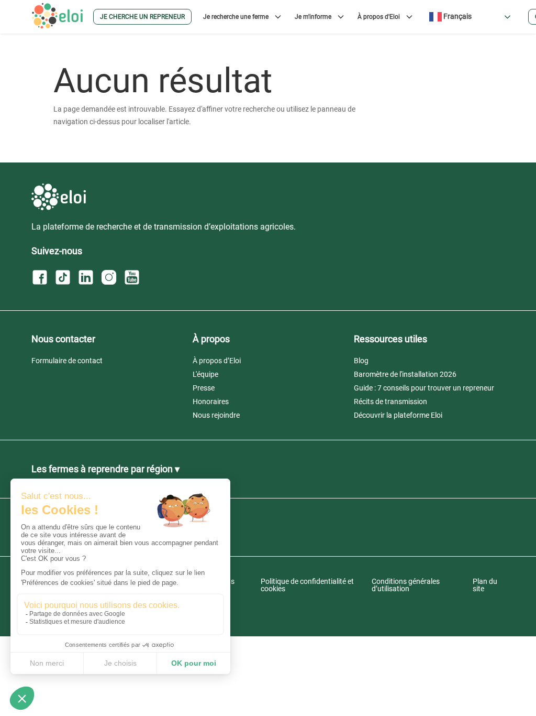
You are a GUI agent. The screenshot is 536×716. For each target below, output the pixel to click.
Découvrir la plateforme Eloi (398, 415)
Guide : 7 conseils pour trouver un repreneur (424, 388)
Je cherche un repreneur (142, 16)
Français (457, 16)
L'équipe (205, 374)
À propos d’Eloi (217, 360)
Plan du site (485, 585)
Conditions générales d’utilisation (406, 585)
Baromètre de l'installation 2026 (405, 374)
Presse (204, 388)
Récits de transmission (390, 401)
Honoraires (211, 401)
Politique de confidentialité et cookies (307, 585)
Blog (361, 360)
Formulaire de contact (67, 360)
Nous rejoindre (216, 415)
